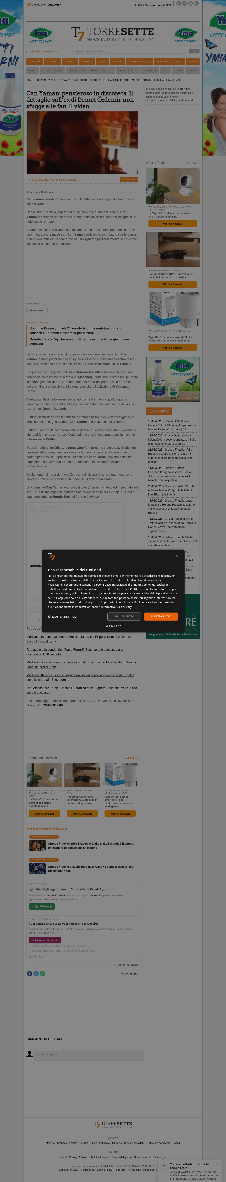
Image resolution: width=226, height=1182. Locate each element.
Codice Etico (88, 1169)
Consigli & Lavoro (52, 70)
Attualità (34, 61)
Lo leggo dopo (129, 179)
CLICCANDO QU (49, 705)
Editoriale (104, 1143)
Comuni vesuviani (134, 1143)
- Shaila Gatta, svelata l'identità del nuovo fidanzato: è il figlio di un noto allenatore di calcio (172, 439)
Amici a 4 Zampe (77, 70)
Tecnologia (149, 70)
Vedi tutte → (131, 758)
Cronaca (52, 61)
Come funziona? (37, 956)
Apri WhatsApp (43, 906)
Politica (70, 61)
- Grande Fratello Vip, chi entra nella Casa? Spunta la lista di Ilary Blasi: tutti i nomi (171, 490)
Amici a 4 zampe (100, 1157)
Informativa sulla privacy (116, 607)
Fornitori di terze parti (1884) (120, 589)
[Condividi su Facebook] (29, 973)
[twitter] (184, 3)
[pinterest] (190, 3)
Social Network (128, 70)
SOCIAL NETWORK (45, 79)
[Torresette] (113, 34)
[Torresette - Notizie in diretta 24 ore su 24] (113, 1125)
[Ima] (173, 379)
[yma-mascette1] (185, 34)
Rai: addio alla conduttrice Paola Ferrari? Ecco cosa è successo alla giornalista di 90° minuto (74, 651)
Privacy (74, 1169)
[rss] (196, 3)
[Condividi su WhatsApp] (42, 973)
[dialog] (113, 591)
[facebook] (178, 3)
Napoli (193, 61)
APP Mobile (134, 1169)
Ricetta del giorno (102, 70)
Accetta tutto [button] (160, 616)
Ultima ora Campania (169, 61)
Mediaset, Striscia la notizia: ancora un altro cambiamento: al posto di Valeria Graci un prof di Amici (81, 664)
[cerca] (194, 51)
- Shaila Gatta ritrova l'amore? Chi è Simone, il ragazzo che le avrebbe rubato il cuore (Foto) (172, 425)
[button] (62, 617)
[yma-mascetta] (40, 34)
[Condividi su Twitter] (36, 973)
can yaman (37, 310)
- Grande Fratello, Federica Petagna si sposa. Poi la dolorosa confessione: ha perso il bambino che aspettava (169, 474)
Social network (142, 1157)
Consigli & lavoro (78, 1157)
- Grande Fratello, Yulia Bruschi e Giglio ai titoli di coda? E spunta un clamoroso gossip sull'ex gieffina (170, 455)
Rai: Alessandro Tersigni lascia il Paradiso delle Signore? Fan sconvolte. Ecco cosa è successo (81, 690)
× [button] (177, 556)
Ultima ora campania (158, 1143)
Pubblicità (120, 1169)
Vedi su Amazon (44, 813)
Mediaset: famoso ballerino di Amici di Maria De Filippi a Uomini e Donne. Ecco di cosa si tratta (78, 638)
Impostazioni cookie (87, 607)
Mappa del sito (151, 1169)
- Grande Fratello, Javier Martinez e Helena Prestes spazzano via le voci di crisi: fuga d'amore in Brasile (171, 506)
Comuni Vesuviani (139, 61)
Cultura (87, 61)
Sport (102, 61)
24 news (117, 1143)
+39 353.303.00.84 (55, 895)
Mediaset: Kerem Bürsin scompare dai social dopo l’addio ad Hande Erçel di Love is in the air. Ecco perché (80, 677)
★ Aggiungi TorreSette (45, 940)
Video (178, 70)
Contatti (192, 70)
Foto (165, 70)
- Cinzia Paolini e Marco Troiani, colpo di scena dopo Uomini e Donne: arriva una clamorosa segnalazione (172, 525)
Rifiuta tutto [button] (124, 616)
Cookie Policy (104, 1169)
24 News (117, 61)
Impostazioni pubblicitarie (117, 602)
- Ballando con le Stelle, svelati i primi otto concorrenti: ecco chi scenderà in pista (172, 541)
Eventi (32, 70)
